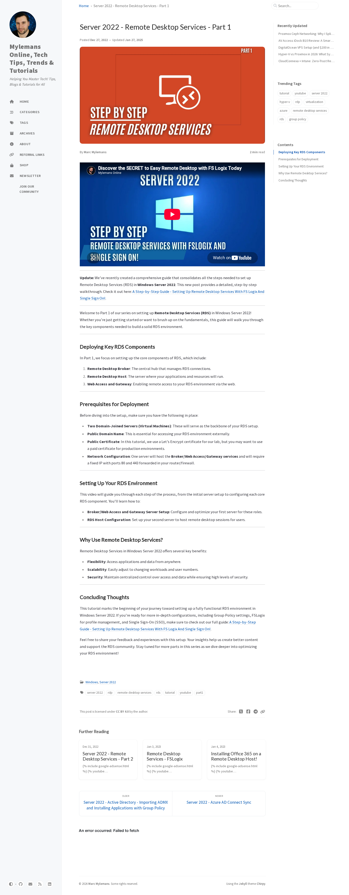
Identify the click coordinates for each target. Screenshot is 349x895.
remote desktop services (134, 693)
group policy (297, 119)
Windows (91, 682)
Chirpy (261, 884)
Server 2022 (107, 682)
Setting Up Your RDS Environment (301, 166)
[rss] (40, 884)
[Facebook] (248, 711)
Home (84, 5)
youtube (185, 693)
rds (158, 693)
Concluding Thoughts (292, 180)
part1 (199, 693)
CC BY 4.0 (122, 712)
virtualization (314, 102)
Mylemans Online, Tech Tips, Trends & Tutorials (31, 58)
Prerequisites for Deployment (298, 159)
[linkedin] (49, 884)
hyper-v (285, 102)
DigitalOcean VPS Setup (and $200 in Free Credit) (312, 47)
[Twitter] (241, 711)
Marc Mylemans (95, 152)
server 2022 (95, 693)
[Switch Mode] (11, 884)
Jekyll (243, 884)
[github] (20, 884)
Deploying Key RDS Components (301, 152)
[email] (30, 884)
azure (284, 111)
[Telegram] (255, 711)
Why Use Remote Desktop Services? (302, 173)
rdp (110, 693)
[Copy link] (262, 711)
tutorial (170, 693)
